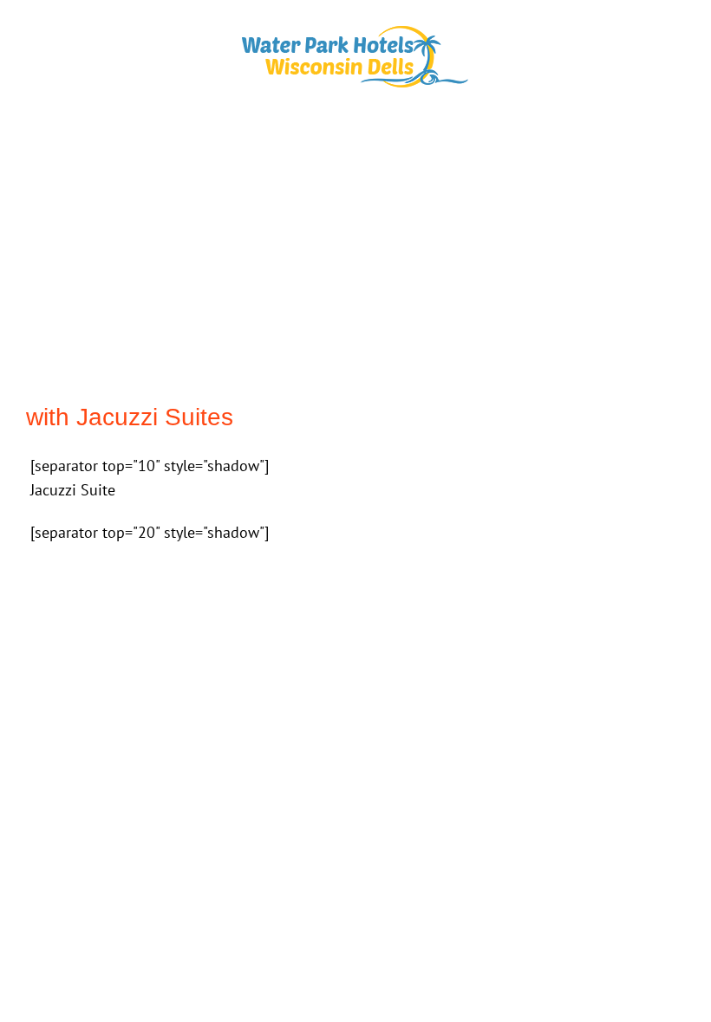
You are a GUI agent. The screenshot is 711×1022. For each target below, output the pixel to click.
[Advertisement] (355, 254)
